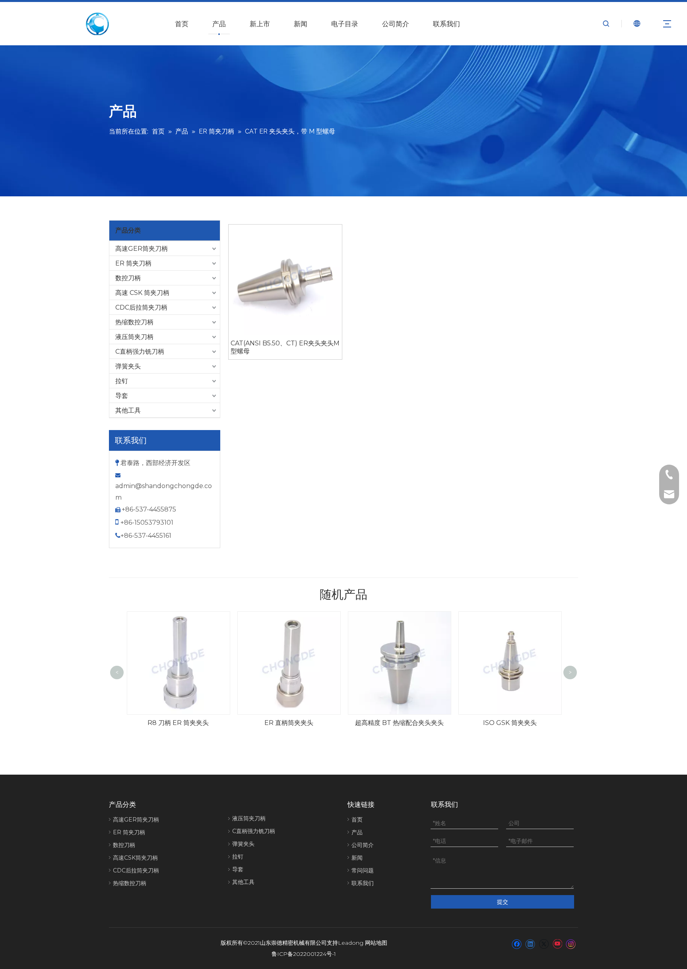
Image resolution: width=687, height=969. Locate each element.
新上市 (260, 24)
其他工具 (128, 410)
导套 (121, 395)
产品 (219, 24)
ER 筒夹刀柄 (133, 263)
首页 (181, 24)
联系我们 (446, 24)
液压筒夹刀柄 (134, 337)
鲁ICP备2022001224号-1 (304, 953)
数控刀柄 (128, 278)
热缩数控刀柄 (134, 322)
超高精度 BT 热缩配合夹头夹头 (399, 723)
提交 (502, 901)
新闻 (300, 24)
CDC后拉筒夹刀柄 (141, 307)
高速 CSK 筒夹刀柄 (142, 293)
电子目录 (344, 24)
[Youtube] (557, 943)
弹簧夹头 (128, 366)
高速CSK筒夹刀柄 (135, 857)
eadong (352, 942)
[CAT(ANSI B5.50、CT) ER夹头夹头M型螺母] (285, 280)
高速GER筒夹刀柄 (141, 248)
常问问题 (362, 870)
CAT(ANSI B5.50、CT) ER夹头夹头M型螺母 (285, 347)
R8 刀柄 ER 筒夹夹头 (178, 723)
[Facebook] (517, 943)
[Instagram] (571, 943)
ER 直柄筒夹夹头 (288, 723)
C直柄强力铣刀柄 (139, 351)
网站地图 (376, 942)
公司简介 (395, 24)
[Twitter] (544, 943)
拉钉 (121, 381)
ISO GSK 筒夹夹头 (510, 723)
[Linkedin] (530, 943)
